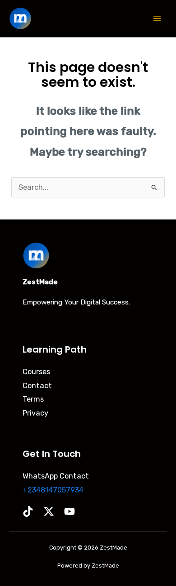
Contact (37, 385)
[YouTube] (69, 511)
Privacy (35, 413)
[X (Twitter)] (48, 511)
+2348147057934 (53, 490)
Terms (33, 399)
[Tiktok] (28, 511)
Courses (36, 371)
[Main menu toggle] (157, 19)
